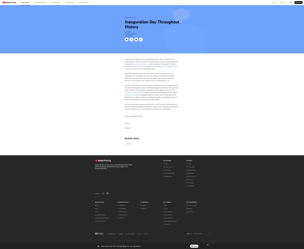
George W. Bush (130, 95)
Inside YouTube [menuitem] (70, 2)
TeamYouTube (190, 173)
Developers (143, 208)
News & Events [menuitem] (25, 2)
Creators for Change (191, 205)
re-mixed (165, 66)
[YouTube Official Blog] (9, 2)
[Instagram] (103, 193)
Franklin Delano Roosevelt (134, 92)
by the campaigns (138, 66)
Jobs (96, 211)
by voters (154, 66)
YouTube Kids (121, 205)
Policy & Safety (111, 233)
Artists (165, 205)
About (96, 205)
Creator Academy (168, 211)
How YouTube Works (100, 215)
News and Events (130, 17)
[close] (207, 245)
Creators (165, 208)
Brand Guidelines (130, 233)
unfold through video (139, 64)
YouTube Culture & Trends (101, 218)
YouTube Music (190, 182)
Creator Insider (167, 170)
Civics (128, 144)
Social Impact (189, 211)
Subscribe (298, 2)
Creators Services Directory (170, 221)
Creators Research (168, 218)
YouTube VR (166, 224)
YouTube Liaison (167, 176)
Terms (146, 233)
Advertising (143, 205)
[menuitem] (274, 2)
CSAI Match (189, 208)
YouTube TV (189, 179)
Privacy (139, 233)
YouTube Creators (168, 167)
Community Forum (100, 221)
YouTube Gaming (190, 176)
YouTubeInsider (190, 186)
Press (96, 208)
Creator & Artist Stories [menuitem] (40, 2)
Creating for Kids (167, 215)
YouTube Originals (122, 211)
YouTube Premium (122, 215)
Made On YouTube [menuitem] (83, 2)
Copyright (120, 233)
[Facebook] (108, 193)
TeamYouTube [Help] (168, 173)
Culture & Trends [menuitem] (56, 2)
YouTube (165, 163)
